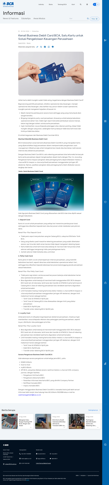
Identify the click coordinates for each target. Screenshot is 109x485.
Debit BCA (21, 43)
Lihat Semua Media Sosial (43, 463)
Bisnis (51, 4)
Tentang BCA (62, 4)
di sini (27, 480)
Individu (41, 4)
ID (94, 4)
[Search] (80, 4)
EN (97, 4)
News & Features (11, 18)
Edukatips (26, 18)
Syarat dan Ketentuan (93, 475)
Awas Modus (39, 18)
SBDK (77, 475)
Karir (73, 4)
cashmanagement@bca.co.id (29, 395)
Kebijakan (83, 475)
